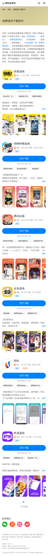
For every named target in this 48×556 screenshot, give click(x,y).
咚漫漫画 (29, 43)
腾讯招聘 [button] (40, 534)
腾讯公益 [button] (5, 537)
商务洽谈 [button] (32, 534)
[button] (9, 3)
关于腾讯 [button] (5, 534)
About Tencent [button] (15, 534)
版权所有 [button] (13, 537)
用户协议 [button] (5, 539)
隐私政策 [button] (27, 537)
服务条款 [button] (25, 534)
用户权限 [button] (20, 537)
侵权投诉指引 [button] (36, 537)
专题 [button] (9, 9)
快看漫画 (31, 36)
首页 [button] (3, 9)
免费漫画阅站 (15, 39)
